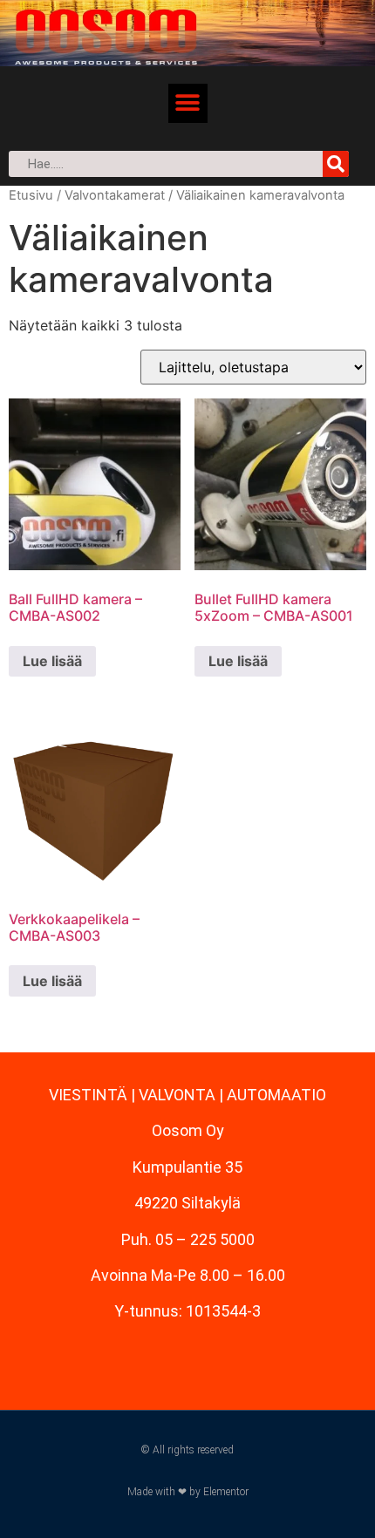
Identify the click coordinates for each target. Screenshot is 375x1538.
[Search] (336, 164)
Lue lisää (52, 661)
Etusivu (31, 195)
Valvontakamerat (115, 195)
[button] (188, 103)
